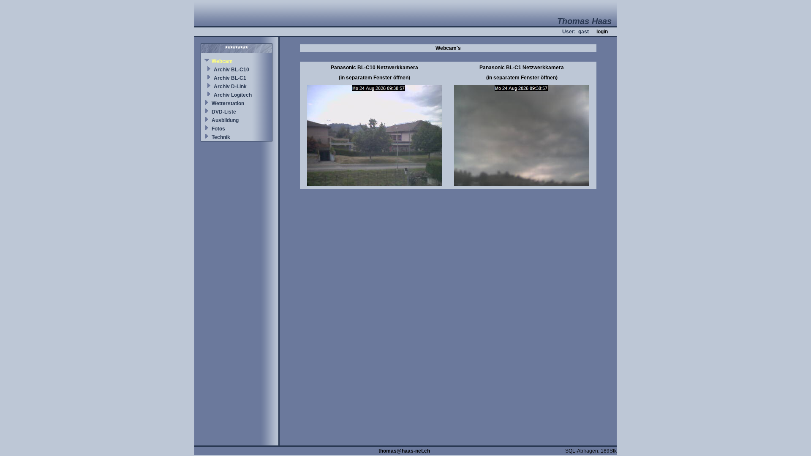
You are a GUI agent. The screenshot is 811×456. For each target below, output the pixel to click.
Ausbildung (225, 120)
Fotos (218, 129)
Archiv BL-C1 (230, 78)
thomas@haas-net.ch (404, 451)
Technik (221, 137)
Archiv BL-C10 (231, 70)
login (602, 32)
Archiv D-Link (230, 87)
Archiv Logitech (233, 95)
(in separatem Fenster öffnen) (374, 78)
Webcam (222, 61)
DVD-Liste (224, 112)
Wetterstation (228, 103)
